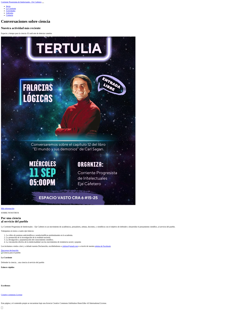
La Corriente (11, 8)
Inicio (8, 6)
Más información (7, 208)
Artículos (9, 13)
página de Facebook (103, 246)
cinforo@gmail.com (70, 246)
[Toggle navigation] (43, 2)
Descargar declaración (9, 250)
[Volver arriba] (2, 307)
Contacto (9, 15)
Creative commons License (11, 295)
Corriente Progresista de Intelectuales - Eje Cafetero (21, 2)
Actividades (10, 11)
